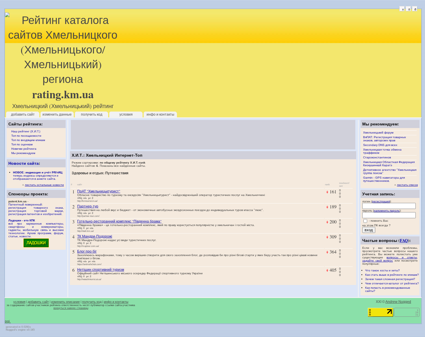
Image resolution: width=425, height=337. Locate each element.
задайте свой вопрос (377, 260)
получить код (91, 114)
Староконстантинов (377, 157)
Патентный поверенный (25, 204)
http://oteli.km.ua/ (85, 230)
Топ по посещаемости (26, 135)
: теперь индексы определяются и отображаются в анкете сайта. (38, 175)
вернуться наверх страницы (70, 308)
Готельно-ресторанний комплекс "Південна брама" (119, 221)
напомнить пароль (387, 210)
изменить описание (65, 302)
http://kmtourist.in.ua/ (87, 200)
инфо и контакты (160, 114)
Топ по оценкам (22, 144)
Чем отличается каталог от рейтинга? (392, 283)
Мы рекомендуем (23, 153)
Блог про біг (87, 251)
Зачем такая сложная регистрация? (390, 279)
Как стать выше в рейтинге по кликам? (392, 274)
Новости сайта (23, 163)
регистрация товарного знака (35, 207)
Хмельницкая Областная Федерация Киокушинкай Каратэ (389, 163)
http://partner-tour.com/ (88, 215)
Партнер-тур (87, 206)
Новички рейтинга (23, 148)
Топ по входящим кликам (28, 140)
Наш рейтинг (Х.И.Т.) (25, 131)
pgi (7, 321)
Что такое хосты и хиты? (382, 270)
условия (126, 114)
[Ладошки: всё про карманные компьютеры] (36, 247)
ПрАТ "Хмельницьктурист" (98, 191)
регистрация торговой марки (35, 210)
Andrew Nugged (398, 302)
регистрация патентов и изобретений (35, 214)
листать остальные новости (44, 184)
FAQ (404, 240)
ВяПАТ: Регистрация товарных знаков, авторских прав (384, 139)
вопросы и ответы (402, 257)
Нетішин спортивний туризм (100, 269)
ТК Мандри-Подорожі (94, 236)
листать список (407, 184)
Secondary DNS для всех (380, 145)
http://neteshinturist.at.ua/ (89, 279)
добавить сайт (23, 114)
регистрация (381, 201)
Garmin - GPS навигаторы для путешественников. (384, 179)
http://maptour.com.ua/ (88, 246)
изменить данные (57, 114)
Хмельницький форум (378, 132)
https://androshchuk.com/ (89, 264)
